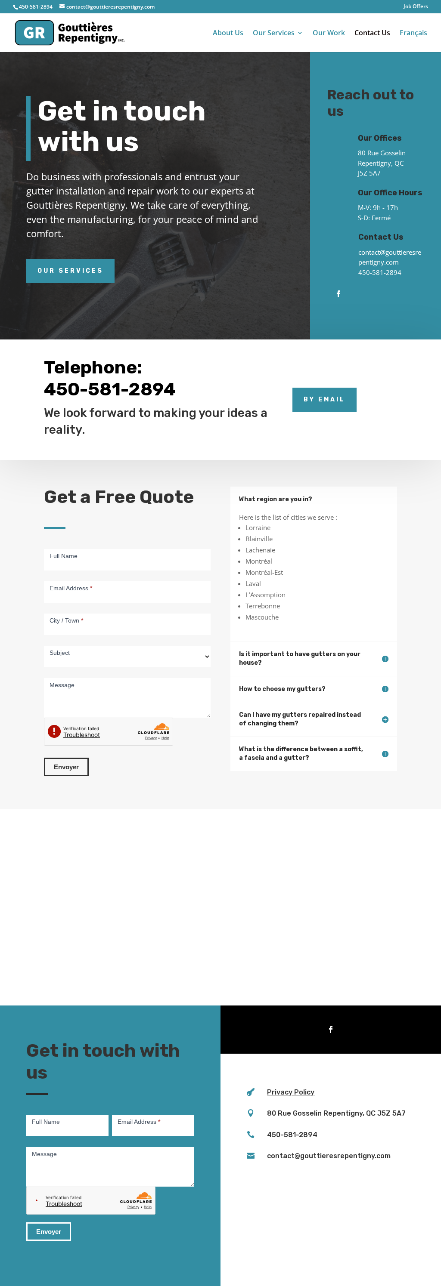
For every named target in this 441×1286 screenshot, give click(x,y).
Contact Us (372, 33)
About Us (228, 33)
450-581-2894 (379, 272)
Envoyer (66, 767)
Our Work (329, 33)
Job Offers (416, 7)
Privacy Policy (290, 1092)
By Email (324, 399)
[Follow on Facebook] (338, 294)
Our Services (274, 33)
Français (413, 33)
